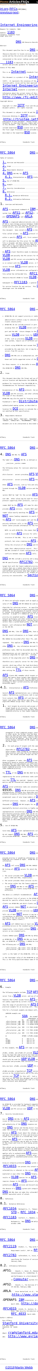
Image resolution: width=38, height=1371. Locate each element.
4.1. (8, 176)
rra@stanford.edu (23, 1332)
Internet (18, 71)
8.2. (8, 199)
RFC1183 (20, 282)
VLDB (6, 255)
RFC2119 (9, 1246)
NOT (5, 515)
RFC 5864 (7, 152)
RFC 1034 (28, 1212)
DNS (18, 41)
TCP (29, 992)
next (15, 12)
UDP (24, 1059)
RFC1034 (9, 1208)
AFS (25, 173)
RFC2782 (26, 562)
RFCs (13, 9)
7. (4, 188)
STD (14, 1212)
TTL (18, 670)
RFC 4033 (18, 1313)
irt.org (4, 9)
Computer (20, 1279)
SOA (25, 1016)
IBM (32, 209)
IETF (21, 105)
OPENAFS (12, 216)
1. (4, 162)
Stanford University (20, 1323)
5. (4, 180)
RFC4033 (9, 1166)
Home (4, 1)
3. (4, 169)
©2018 (10, 1367)
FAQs (25, 1)
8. (4, 191)
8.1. (8, 195)
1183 (11, 32)
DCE (15, 408)
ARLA (28, 216)
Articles (15, 1)
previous (6, 12)
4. (4, 173)
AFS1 (16, 212)
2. (4, 165)
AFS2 (29, 212)
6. (4, 184)
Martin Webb (24, 1367)
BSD (20, 127)
